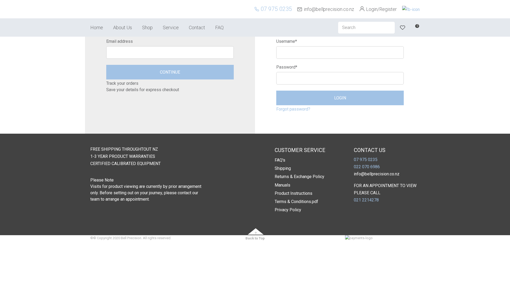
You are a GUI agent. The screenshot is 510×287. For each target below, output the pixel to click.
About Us (122, 27)
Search (388, 27)
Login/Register (381, 9)
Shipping (283, 168)
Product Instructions (293, 193)
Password (286, 67)
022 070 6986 (367, 166)
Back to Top (255, 238)
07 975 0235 (276, 9)
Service (171, 27)
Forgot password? (293, 109)
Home (96, 27)
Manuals (282, 185)
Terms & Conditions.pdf (296, 201)
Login (340, 97)
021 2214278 (366, 199)
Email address (119, 41)
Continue (170, 72)
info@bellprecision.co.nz (329, 9)
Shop (147, 27)
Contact (197, 27)
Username (286, 41)
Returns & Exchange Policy (299, 176)
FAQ (219, 27)
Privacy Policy (288, 209)
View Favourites (402, 28)
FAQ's (280, 160)
